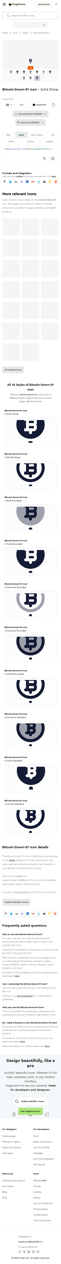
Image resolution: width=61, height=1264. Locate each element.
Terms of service (41, 1220)
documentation (25, 996)
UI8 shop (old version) (13, 1180)
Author (37, 1197)
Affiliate (39, 1180)
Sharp (12, 860)
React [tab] (21, 134)
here (17, 976)
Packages (38, 1153)
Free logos (7, 1153)
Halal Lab (24, 1258)
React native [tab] (37, 134)
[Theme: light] (56, 4)
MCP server (39, 1164)
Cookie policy (40, 1214)
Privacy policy (40, 1209)
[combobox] (30, 25)
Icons (15, 32)
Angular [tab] (49, 141)
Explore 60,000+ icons (16, 902)
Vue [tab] (52, 134)
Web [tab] (8, 134)
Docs (54, 176)
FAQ (4, 1197)
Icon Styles (8, 1186)
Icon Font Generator (43, 1158)
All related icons (13, 369)
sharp (25, 32)
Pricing (37, 1186)
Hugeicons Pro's (22, 892)
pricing (19, 176)
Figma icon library (11, 1147)
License (37, 1192)
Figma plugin (9, 1136)
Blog (4, 1192)
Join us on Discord (42, 1203)
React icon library (42, 1141)
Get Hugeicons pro (30, 1111)
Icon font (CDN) (41, 1147)
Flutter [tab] (30, 141)
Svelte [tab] (11, 141)
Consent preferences (27, 1246)
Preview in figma (11, 1141)
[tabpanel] (30, 153)
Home (5, 32)
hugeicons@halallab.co (30, 1241)
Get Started (44, 4)
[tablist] (30, 138)
